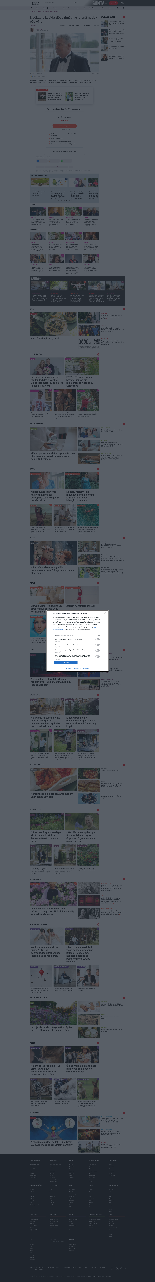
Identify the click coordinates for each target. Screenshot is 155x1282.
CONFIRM (66, 662)
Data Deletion (68, 668)
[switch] (97, 639)
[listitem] (77, 636)
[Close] (105, 613)
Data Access (77, 668)
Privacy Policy (86, 668)
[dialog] (77, 641)
